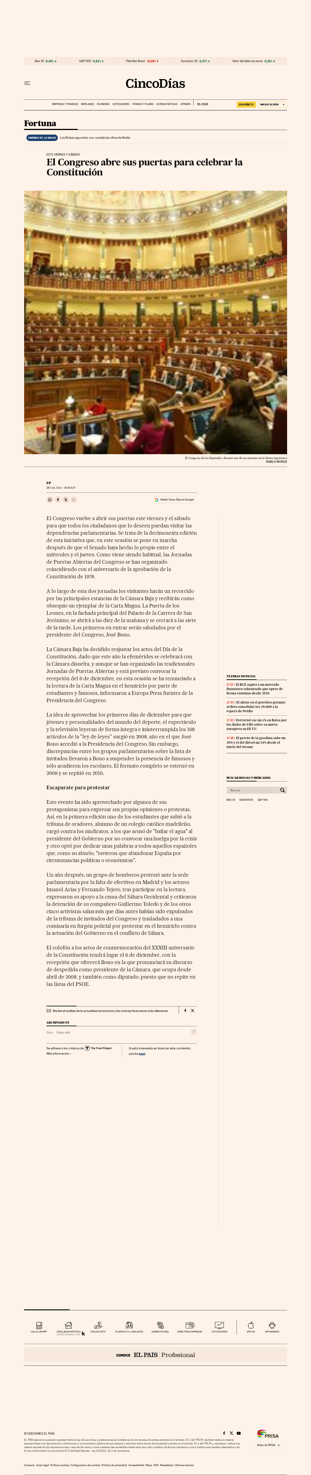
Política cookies (59, 1465)
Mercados (87, 104)
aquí (142, 1053)
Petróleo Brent (135, 61)
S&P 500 (85, 61)
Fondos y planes (142, 104)
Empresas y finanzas (65, 104)
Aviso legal (42, 1465)
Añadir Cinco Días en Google (177, 499)
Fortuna (40, 123)
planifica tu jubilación (129, 1331)
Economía (103, 104)
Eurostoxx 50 (189, 61)
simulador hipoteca (69, 1331)
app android (272, 1331)
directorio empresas (189, 1331)
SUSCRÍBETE (246, 104)
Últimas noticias (167, 104)
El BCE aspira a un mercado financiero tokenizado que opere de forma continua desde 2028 (255, 689)
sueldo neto (98, 1331)
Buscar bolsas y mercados (248, 777)
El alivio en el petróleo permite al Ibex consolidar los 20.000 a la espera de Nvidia (256, 706)
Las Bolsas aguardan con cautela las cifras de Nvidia (95, 137)
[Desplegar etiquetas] (194, 1032)
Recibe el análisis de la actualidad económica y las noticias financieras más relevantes (110, 1011)
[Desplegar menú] (27, 83)
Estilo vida (63, 1032)
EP (48, 483)
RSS (156, 1465)
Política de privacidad (114, 1465)
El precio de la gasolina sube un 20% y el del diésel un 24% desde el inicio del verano (256, 742)
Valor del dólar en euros (247, 61)
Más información (57, 1053)
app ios (251, 1331)
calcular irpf (39, 1331)
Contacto (29, 1465)
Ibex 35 (39, 61)
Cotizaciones (120, 104)
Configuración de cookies (85, 1465)
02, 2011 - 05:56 (60, 487)
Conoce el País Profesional (155, 1354)
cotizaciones (219, 1331)
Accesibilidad (136, 1465)
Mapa (149, 1465)
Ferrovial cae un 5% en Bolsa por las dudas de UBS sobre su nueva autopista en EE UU (257, 724)
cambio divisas (160, 1331)
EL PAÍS (200, 103)
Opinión (185, 104)
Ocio (49, 1032)
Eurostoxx (246, 800)
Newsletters (166, 1465)
